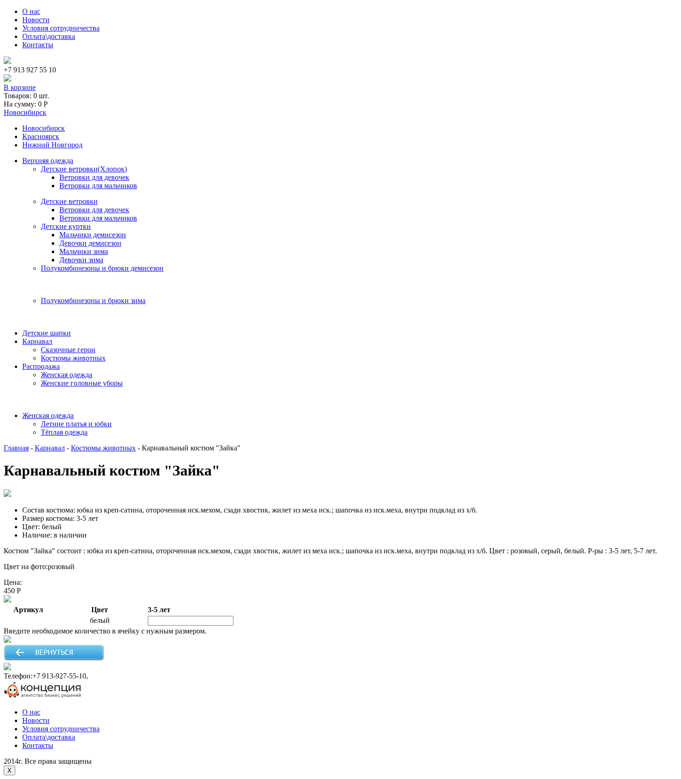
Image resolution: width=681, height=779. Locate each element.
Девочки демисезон (90, 243)
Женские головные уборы (82, 383)
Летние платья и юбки (76, 424)
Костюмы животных (73, 358)
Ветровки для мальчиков (98, 186)
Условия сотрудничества (61, 28)
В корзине (20, 87)
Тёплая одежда (64, 432)
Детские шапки (46, 333)
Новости (36, 20)
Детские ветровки (69, 201)
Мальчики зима (83, 251)
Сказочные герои (68, 350)
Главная (16, 448)
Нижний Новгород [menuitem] (52, 145)
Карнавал (37, 341)
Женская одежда (66, 375)
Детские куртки (66, 226)
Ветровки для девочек (94, 177)
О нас (31, 11)
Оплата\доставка (48, 36)
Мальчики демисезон (92, 235)
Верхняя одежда (47, 161)
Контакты (37, 45)
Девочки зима (81, 260)
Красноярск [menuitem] (40, 136)
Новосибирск (25, 112)
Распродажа (41, 366)
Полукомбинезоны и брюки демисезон (102, 268)
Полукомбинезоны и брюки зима (93, 300)
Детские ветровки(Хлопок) (84, 169)
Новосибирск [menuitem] (43, 128)
